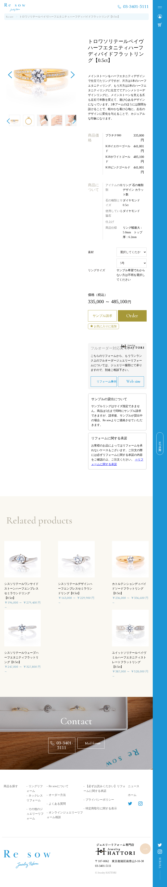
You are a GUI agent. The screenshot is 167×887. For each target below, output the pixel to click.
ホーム (132, 795)
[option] (41, 73)
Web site (133, 381)
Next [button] (73, 73)
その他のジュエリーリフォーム (35, 814)
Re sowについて (58, 786)
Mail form (92, 743)
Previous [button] (10, 73)
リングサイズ (96, 270)
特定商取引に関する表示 (101, 808)
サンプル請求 (102, 315)
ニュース (133, 786)
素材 (91, 252)
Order (132, 316)
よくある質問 (57, 803)
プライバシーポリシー (100, 799)
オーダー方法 (57, 795)
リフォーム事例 (106, 381)
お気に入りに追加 (105, 326)
